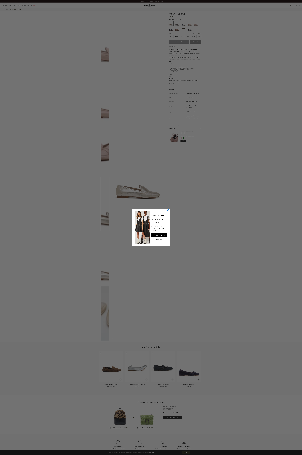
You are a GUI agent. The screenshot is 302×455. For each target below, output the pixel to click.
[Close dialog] (168, 210)
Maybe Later (159, 239)
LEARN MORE (159, 235)
